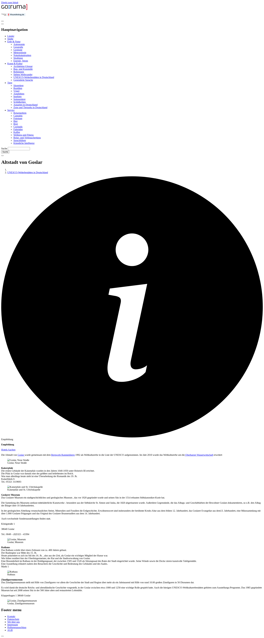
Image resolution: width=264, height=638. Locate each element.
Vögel (16, 91)
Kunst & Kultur (14, 63)
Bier (15, 121)
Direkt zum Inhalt (9, 2)
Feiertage (17, 118)
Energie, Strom (20, 60)
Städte (10, 39)
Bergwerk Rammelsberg (63, 455)
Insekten (17, 96)
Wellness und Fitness (23, 135)
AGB (10, 630)
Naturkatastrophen (22, 55)
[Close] (2, 23)
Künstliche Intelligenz (24, 143)
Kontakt (11, 616)
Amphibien (18, 93)
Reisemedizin (19, 113)
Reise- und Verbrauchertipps (27, 137)
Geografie (18, 47)
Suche (4, 148)
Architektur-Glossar (23, 66)
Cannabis (17, 115)
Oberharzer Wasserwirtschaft (199, 455)
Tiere (9, 82)
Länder (10, 36)
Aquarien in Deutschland (25, 104)
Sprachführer (19, 140)
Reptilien (17, 88)
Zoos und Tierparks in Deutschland (30, 107)
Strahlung (18, 58)
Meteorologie (19, 52)
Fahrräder (18, 129)
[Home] (14, 9)
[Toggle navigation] (2, 21)
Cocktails (17, 126)
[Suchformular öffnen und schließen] (2, 155)
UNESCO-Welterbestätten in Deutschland (33, 77)
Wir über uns (13, 622)
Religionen (18, 71)
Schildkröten (19, 102)
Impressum (12, 624)
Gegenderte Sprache (23, 80)
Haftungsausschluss (16, 627)
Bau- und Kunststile (23, 69)
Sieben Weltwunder (22, 74)
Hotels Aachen (8, 449)
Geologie (17, 50)
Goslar (21, 455)
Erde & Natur (13, 41)
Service (11, 110)
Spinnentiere (19, 99)
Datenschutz (13, 619)
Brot (15, 124)
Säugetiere (18, 85)
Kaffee (16, 132)
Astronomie (19, 44)
